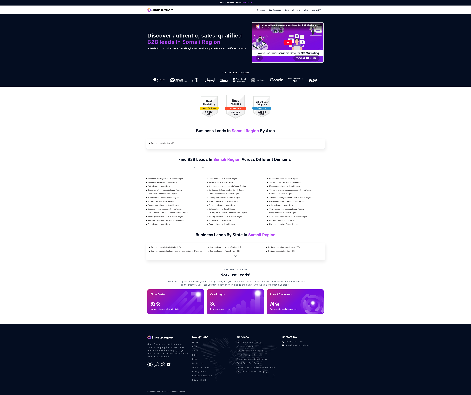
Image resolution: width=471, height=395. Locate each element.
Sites (194, 359)
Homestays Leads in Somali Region (283, 224)
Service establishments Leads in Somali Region (288, 217)
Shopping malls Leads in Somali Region (285, 182)
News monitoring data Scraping (252, 359)
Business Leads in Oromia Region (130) (284, 247)
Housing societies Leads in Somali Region (225, 217)
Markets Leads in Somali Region (161, 201)
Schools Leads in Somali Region (282, 205)
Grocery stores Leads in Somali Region (224, 198)
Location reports (292, 10)
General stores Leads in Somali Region (163, 205)
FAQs (194, 346)
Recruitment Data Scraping (249, 355)
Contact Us (247, 3)
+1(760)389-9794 (294, 341)
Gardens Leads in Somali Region (282, 220)
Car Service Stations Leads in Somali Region (226, 190)
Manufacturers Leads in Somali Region (284, 186)
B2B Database (275, 10)
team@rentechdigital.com (298, 345)
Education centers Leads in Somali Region (165, 209)
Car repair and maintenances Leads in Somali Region (290, 190)
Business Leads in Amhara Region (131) (225, 247)
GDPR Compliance (201, 367)
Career (195, 350)
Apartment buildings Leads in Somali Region (165, 179)
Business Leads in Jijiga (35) (162, 143)
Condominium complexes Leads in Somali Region (168, 213)
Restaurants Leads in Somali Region (162, 194)
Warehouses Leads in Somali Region (223, 201)
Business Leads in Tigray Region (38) (225, 251)
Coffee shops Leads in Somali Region (224, 194)
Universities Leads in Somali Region (283, 179)
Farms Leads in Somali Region (160, 224)
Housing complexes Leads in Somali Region (165, 217)
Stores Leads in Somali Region (221, 182)
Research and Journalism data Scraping (256, 367)
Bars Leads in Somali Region (280, 194)
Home (195, 342)
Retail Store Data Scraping (249, 363)
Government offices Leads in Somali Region (287, 201)
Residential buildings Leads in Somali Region (166, 220)
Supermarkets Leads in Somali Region (163, 198)
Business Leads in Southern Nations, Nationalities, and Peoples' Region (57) (177, 252)
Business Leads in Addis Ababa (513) (166, 247)
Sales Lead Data (245, 346)
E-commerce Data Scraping (250, 350)
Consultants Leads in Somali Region (223, 179)
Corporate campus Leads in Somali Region (286, 209)
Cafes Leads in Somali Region (160, 186)
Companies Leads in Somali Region (223, 205)
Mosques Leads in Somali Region (282, 213)
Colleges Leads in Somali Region (222, 209)
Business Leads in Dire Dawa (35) (281, 251)
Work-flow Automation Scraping (252, 371)
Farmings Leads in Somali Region (222, 224)
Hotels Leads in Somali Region (221, 220)
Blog (306, 10)
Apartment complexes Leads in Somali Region (227, 186)
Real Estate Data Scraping (249, 342)
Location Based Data (202, 375)
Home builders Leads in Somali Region (163, 182)
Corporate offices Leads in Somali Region (165, 190)
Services (261, 10)
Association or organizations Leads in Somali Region (290, 198)
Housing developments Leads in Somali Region (228, 213)
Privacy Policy (199, 371)
